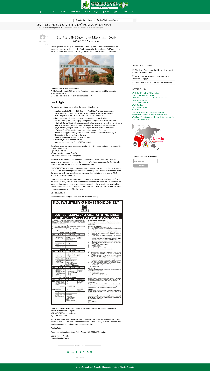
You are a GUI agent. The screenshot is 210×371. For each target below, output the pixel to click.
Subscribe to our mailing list (145, 156)
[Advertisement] (153, 45)
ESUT (60, 27)
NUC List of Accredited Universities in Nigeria (148, 112)
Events (118, 12)
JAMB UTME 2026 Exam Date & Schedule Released (153, 82)
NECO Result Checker (140, 107)
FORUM (126, 12)
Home (43, 12)
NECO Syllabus (137, 110)
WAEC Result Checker (140, 103)
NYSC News (108, 12)
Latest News (53, 12)
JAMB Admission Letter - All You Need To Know (149, 98)
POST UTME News (76, 12)
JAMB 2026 (63, 12)
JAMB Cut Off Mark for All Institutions (145, 93)
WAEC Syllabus (137, 105)
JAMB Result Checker (140, 100)
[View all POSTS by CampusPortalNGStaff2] (42, 37)
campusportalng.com (51, 27)
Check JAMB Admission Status (143, 95)
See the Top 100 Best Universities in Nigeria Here (149, 115)
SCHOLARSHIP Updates (93, 12)
